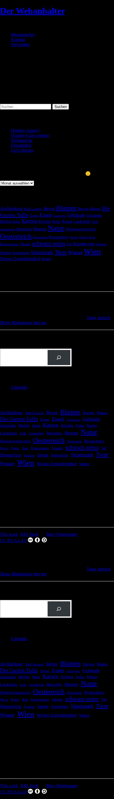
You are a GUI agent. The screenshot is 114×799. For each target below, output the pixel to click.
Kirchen (44, 221)
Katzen (29, 221)
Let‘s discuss (22, 150)
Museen (40, 229)
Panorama (40, 237)
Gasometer (59, 215)
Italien (16, 222)
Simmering (83, 243)
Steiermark (42, 252)
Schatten (25, 244)
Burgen (83, 209)
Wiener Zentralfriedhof (20, 258)
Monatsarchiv (23, 34)
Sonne (5, 252)
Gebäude (76, 215)
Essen (46, 215)
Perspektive (59, 237)
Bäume (95, 209)
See (69, 244)
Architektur (11, 208)
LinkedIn (19, 387)
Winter (46, 259)
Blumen (66, 207)
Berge (49, 208)
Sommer (101, 244)
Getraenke (94, 215)
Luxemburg (7, 229)
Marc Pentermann (61, 534)
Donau (34, 216)
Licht (94, 222)
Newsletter (20, 44)
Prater (83, 237)
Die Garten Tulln (19, 419)
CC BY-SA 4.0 (13, 540)
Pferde (74, 237)
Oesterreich (16, 236)
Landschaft (81, 221)
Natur (56, 228)
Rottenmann (9, 244)
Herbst (5, 221)
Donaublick (21, 145)
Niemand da (21, 140)
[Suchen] (59, 357)
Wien (92, 251)
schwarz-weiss (48, 243)
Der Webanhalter (32, 11)
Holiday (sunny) (25, 130)
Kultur (56, 222)
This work (9, 534)
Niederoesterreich (81, 229)
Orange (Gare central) (30, 135)
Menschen (24, 229)
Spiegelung (21, 253)
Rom (92, 237)
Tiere (61, 252)
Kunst (67, 221)
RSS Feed (29, 534)
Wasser (75, 252)
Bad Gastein (33, 209)
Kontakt (18, 39)
